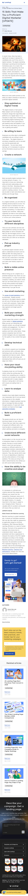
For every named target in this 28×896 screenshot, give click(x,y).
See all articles (6, 622)
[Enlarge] (24, 81)
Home (3, 7)
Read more (7, 691)
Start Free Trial (10, 574)
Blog (7, 7)
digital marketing (18, 321)
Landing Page (6, 25)
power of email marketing (12, 295)
